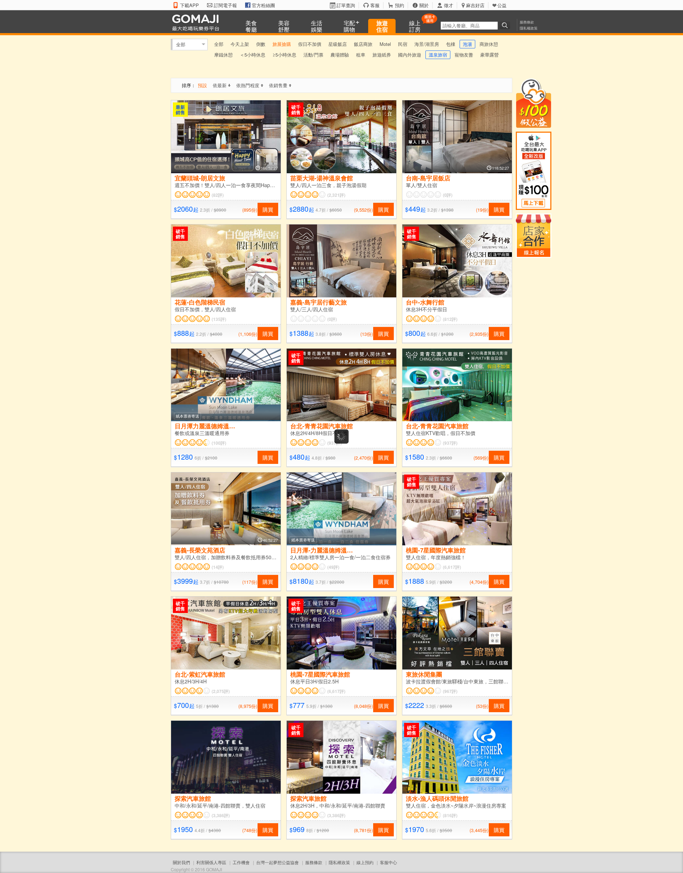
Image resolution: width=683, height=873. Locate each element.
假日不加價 (309, 44)
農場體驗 (339, 54)
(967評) (450, 691)
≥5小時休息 (284, 54)
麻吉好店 (475, 5)
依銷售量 (278, 85)
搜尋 (505, 25)
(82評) (218, 195)
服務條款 (527, 22)
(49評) (333, 567)
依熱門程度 (247, 85)
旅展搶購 (281, 44)
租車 (360, 54)
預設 (202, 85)
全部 (180, 44)
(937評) (334, 443)
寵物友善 (464, 54)
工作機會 (241, 862)
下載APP (189, 5)
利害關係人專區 (211, 862)
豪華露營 (489, 54)
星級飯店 (337, 44)
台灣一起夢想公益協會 (277, 862)
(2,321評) (336, 195)
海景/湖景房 (426, 44)
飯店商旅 (363, 44)
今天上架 (240, 44)
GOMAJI (197, 22)
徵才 (448, 5)
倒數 (260, 44)
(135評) (219, 319)
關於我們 (181, 862)
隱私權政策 (529, 28)
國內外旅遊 (409, 54)
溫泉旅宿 (438, 54)
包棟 (450, 44)
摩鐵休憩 (223, 54)
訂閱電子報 (225, 5)
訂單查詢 (346, 5)
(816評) (450, 815)
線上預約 (365, 862)
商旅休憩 (489, 44)
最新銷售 (180, 110)
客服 (375, 5)
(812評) (450, 319)
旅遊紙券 (381, 54)
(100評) (219, 443)
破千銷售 (296, 110)
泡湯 (467, 44)
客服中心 (388, 862)
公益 (502, 5)
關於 (424, 5)
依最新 (220, 85)
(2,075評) (221, 691)
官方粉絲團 (263, 5)
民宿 (402, 44)
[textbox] (469, 26)
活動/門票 (313, 54)
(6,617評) (452, 567)
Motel (385, 44)
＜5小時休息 (252, 54)
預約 (399, 5)
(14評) (218, 567)
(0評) (447, 195)
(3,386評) (221, 815)
